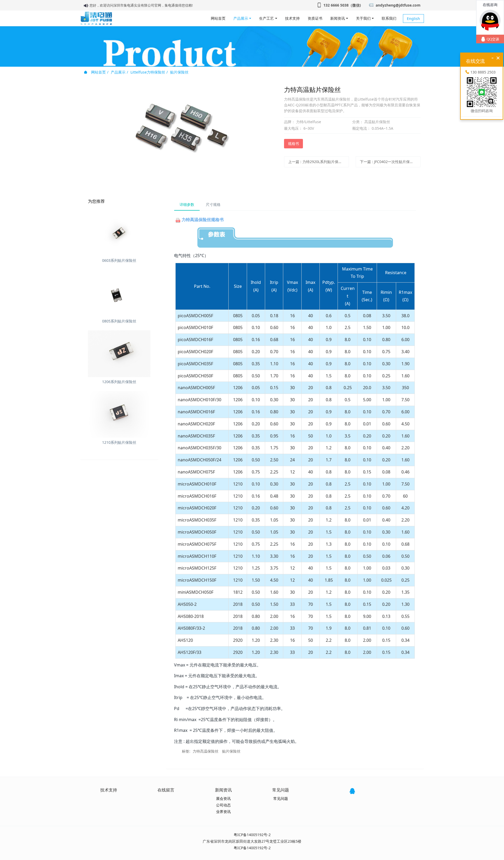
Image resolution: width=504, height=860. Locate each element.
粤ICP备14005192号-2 (252, 834)
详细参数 (187, 204)
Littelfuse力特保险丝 (147, 72)
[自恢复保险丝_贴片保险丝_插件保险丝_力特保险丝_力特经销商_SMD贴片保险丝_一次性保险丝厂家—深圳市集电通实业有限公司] (96, 18)
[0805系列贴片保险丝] (119, 293)
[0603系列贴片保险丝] (119, 232)
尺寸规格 (213, 204)
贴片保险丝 (179, 72)
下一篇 (388, 161)
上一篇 (317, 161)
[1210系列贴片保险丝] (119, 414)
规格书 (293, 143)
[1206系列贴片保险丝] (119, 353)
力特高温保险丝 (205, 751)
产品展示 (118, 72)
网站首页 (218, 18)
